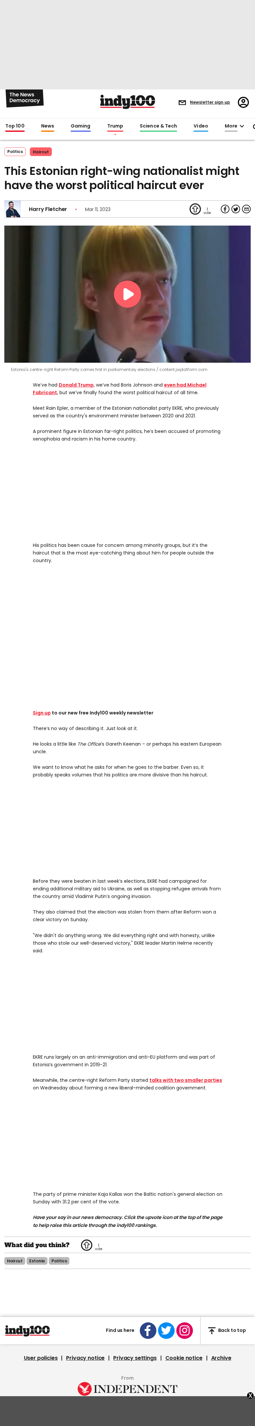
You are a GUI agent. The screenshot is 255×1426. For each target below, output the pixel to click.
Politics (15, 151)
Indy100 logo (127, 102)
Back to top (232, 1330)
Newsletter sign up (210, 102)
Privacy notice (85, 1358)
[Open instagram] (184, 1330)
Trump (115, 126)
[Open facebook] (148, 1330)
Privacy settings (134, 1358)
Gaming (81, 126)
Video (201, 126)
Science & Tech (158, 126)
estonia (37, 1261)
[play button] (127, 294)
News (47, 126)
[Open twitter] (166, 1330)
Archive (221, 1358)
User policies (41, 1358)
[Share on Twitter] (235, 209)
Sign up (42, 713)
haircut (41, 152)
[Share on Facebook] (225, 209)
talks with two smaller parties (185, 1080)
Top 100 (15, 126)
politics (59, 1261)
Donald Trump (76, 385)
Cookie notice (184, 1358)
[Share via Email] (246, 209)
